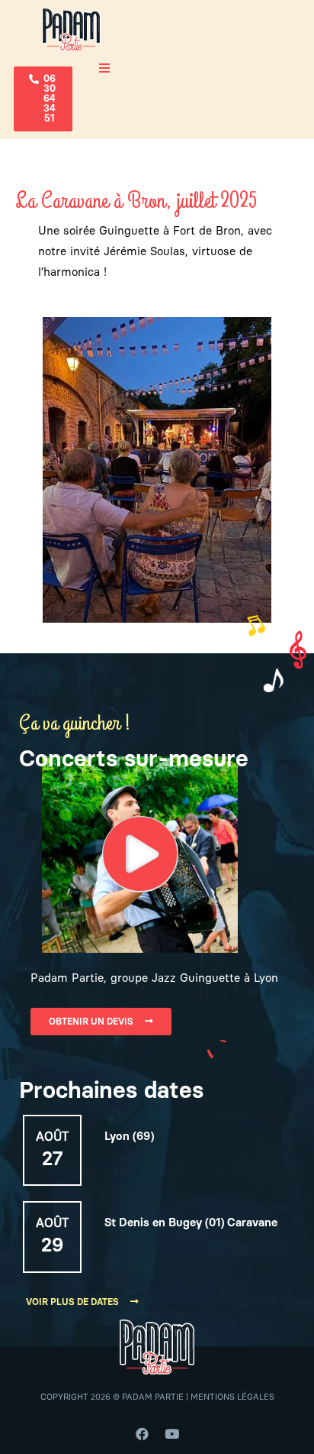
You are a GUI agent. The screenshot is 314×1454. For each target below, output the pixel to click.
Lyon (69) (129, 1136)
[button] (43, 98)
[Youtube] (172, 1433)
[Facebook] (142, 1433)
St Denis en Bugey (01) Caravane (190, 1223)
